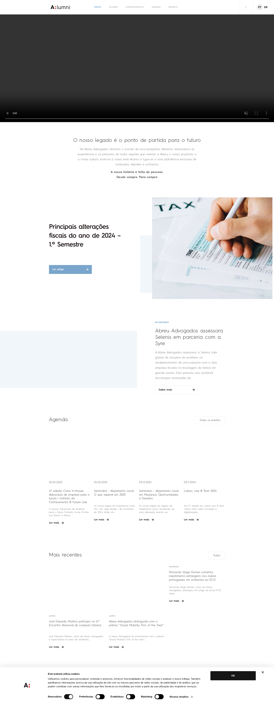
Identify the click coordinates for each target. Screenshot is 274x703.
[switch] (100, 696)
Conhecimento (135, 7)
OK (233, 675)
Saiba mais (165, 390)
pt (259, 7)
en (265, 7)
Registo (173, 7)
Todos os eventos (210, 420)
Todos (216, 555)
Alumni (113, 7)
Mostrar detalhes (179, 696)
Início (97, 7)
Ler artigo (58, 269)
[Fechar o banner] (263, 672)
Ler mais (54, 523)
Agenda (156, 7)
